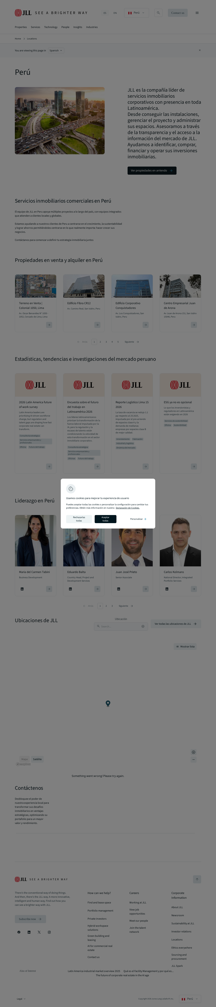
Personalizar (138, 519)
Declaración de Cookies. (128, 508)
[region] (108, 504)
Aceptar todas (105, 519)
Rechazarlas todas (79, 519)
